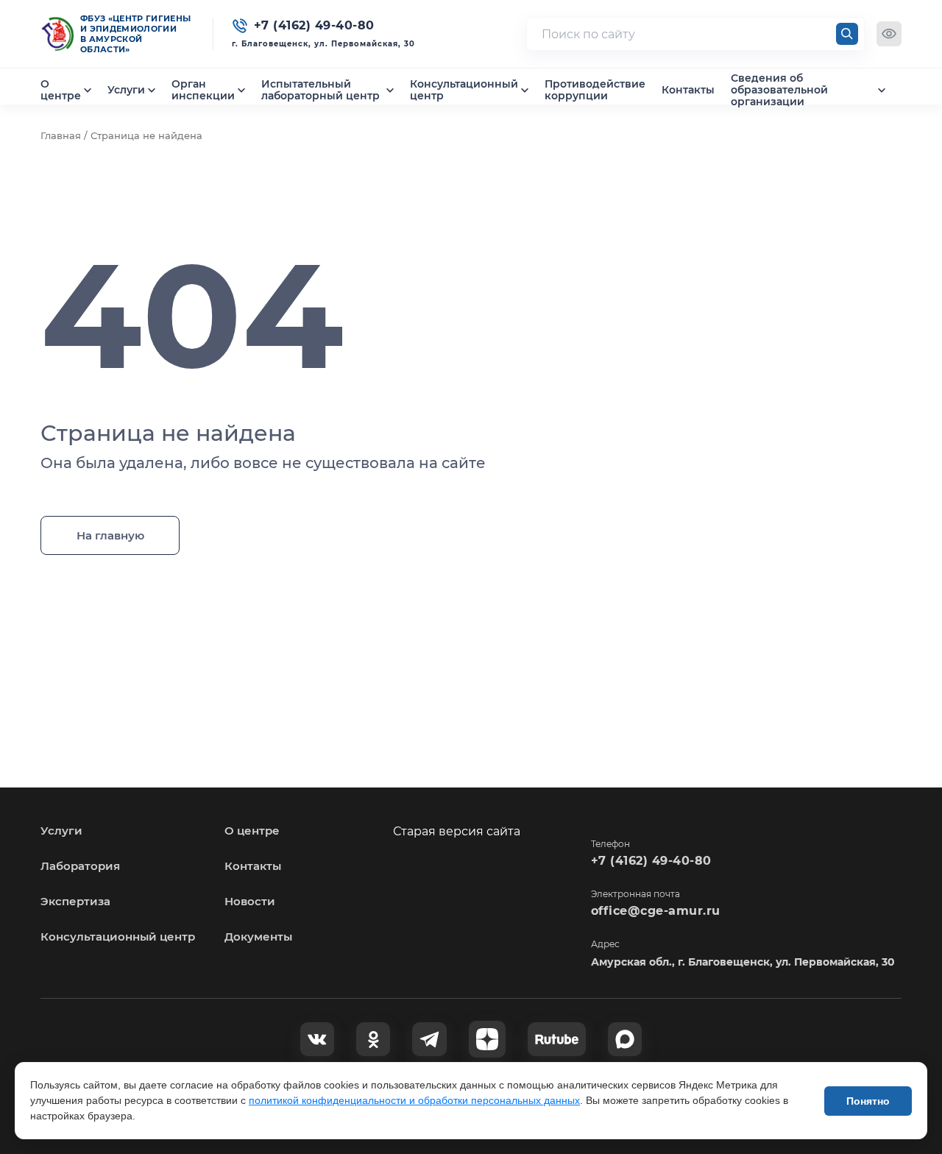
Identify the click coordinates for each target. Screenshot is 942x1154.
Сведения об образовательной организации (779, 89)
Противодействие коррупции (595, 89)
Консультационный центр (464, 89)
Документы (258, 937)
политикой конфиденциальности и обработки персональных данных (414, 1100)
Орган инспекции (203, 89)
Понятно (868, 1101)
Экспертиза (75, 901)
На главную (110, 535)
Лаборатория (80, 866)
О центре (60, 89)
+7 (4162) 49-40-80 (651, 861)
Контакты (688, 89)
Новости (249, 901)
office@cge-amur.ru (655, 911)
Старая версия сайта (456, 831)
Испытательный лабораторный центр (320, 89)
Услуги (126, 89)
